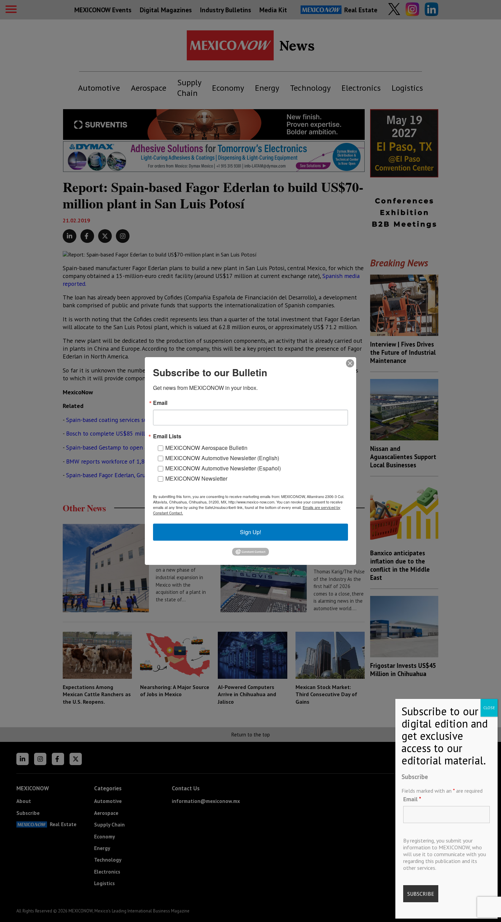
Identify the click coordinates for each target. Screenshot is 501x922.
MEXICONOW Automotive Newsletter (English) (222, 458)
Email (412, 799)
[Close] (350, 363)
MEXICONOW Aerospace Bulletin (206, 448)
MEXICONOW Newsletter (196, 478)
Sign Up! (250, 532)
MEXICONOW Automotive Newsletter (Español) (223, 468)
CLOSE (489, 707)
